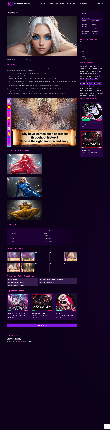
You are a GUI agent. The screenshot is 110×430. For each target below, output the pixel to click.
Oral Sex (91, 88)
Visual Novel (83, 58)
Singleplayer (84, 93)
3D (80, 44)
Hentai (94, 81)
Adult (82, 68)
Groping (95, 78)
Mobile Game (98, 86)
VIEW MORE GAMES (41, 325)
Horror (100, 81)
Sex (95, 90)
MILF (91, 86)
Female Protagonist (93, 76)
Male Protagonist (96, 83)
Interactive (82, 53)
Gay (90, 78)
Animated (95, 68)
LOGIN (99, 3)
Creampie (94, 71)
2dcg (84, 66)
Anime (100, 68)
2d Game (89, 66)
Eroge (90, 73)
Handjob (83, 81)
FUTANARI (68, 3)
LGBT (87, 83)
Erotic (95, 73)
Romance (82, 56)
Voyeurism (92, 95)
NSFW (86, 88)
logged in (17, 341)
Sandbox (89, 90)
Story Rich (93, 93)
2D (80, 41)
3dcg (97, 66)
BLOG (56, 3)
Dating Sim (83, 48)
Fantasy (82, 51)
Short (99, 90)
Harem (89, 81)
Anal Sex (87, 68)
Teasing (99, 93)
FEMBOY (75, 3)
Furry (82, 78)
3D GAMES (50, 3)
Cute (99, 71)
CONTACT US (83, 3)
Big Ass (82, 71)
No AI (81, 88)
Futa (86, 78)
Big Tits (88, 71)
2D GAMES (42, 3)
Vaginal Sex (83, 95)
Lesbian (82, 83)
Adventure (82, 46)
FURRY (62, 3)
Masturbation (84, 86)
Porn (97, 88)
